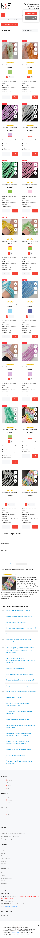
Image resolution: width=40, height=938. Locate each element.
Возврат (3, 861)
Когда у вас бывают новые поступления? (19, 686)
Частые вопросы (6, 856)
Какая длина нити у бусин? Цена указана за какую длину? (20, 726)
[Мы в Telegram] (1, 915)
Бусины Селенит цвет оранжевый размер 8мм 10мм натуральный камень (30, 65)
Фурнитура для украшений (8, 839)
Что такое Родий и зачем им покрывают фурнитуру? (19, 762)
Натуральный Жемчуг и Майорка (10, 836)
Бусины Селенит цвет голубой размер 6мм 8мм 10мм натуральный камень (10, 304)
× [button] (38, 925)
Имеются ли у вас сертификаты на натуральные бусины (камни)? (17, 742)
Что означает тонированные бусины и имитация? (19, 712)
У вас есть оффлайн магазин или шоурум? (20, 680)
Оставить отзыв (21, 564)
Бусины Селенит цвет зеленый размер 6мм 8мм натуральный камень (10, 430)
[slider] (10, 62)
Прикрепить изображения (8, 564)
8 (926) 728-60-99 (33, 4)
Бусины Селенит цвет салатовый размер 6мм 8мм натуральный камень (30, 241)
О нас (2, 873)
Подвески (9, 803)
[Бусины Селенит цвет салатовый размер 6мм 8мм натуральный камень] (30, 226)
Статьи (3, 886)
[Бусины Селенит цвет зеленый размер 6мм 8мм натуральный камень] (10, 415)
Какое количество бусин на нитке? (17, 719)
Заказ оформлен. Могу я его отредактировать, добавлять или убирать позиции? (20, 660)
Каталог (3, 831)
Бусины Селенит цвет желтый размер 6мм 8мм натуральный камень (10, 241)
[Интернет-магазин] (8, 6)
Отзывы (3, 881)
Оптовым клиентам (6, 878)
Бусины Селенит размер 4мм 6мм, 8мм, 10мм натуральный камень (10, 492)
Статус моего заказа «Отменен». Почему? (19, 674)
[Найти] (22, 15)
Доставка (4, 848)
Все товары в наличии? (14, 697)
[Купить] (15, 97)
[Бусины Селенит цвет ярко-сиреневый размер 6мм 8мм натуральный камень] (30, 352)
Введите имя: (5, 537)
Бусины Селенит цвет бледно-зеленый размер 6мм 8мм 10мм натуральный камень (10, 65)
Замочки (9, 800)
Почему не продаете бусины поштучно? (19, 749)
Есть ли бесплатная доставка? (16, 622)
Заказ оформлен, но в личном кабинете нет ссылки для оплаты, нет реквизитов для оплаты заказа (20, 650)
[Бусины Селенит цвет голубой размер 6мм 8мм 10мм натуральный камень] (10, 289)
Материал (9, 780)
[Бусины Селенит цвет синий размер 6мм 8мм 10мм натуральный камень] (30, 289)
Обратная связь (5, 858)
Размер (9, 785)
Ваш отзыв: (4, 550)
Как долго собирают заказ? (15, 668)
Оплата (3, 851)
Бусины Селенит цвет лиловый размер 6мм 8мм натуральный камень (10, 367)
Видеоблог (4, 883)
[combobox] (30, 30)
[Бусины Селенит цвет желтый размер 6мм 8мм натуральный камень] (10, 226)
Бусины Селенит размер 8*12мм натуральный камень (10, 128)
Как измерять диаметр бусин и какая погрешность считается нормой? (18, 734)
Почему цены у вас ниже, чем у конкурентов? (21, 628)
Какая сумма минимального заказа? (18, 611)
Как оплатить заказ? (13, 634)
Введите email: (5, 544)
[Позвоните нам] (25, 4)
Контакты (4, 853)
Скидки (3, 875)
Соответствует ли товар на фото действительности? (17, 704)
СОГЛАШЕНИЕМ (15, 933)
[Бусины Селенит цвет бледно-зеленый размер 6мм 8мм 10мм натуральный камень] (10, 50)
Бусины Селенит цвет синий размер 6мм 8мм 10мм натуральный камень (30, 304)
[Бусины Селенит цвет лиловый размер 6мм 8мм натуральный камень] (10, 352)
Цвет (8, 788)
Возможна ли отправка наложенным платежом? (18, 641)
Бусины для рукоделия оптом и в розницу (13, 834)
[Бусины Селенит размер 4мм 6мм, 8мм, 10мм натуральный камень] (10, 478)
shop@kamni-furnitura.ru (11, 906)
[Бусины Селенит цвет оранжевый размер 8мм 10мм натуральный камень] (30, 50)
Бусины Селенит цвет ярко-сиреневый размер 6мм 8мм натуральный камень (30, 367)
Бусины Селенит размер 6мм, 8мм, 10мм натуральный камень (30, 492)
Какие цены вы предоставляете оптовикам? (21, 692)
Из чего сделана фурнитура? (15, 755)
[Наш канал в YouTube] (4, 915)
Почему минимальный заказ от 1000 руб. (19, 616)
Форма (9, 783)
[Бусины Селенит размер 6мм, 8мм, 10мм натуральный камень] (30, 478)
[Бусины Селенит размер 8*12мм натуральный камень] (10, 113)
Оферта (3, 864)
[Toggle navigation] (19, 15)
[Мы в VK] (7, 915)
